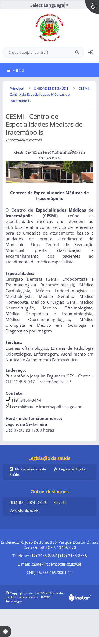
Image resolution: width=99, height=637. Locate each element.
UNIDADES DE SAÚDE (51, 88)
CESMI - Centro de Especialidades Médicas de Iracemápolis (50, 94)
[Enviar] (77, 52)
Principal (17, 88)
